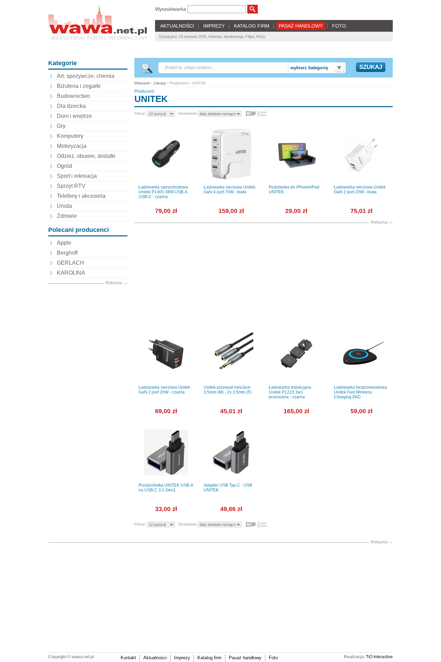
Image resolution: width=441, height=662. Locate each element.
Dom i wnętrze (74, 116)
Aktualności (155, 657)
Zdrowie (67, 216)
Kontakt (128, 657)
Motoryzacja (71, 146)
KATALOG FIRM (251, 26)
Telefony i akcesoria (81, 196)
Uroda (64, 206)
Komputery (70, 136)
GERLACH (70, 263)
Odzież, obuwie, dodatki (86, 156)
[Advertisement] (87, 389)
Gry (61, 126)
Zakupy (159, 83)
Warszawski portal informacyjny (99, 38)
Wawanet (142, 83)
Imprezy (182, 657)
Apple (64, 243)
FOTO (339, 26)
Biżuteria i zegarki (79, 86)
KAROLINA (71, 273)
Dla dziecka (71, 106)
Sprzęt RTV (71, 186)
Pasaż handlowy (245, 657)
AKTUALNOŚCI (177, 26)
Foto (273, 657)
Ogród (64, 166)
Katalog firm (209, 657)
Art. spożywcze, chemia (85, 76)
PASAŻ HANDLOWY (301, 26)
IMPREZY (214, 26)
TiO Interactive (379, 656)
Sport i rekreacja (77, 176)
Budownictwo (73, 96)
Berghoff (67, 253)
